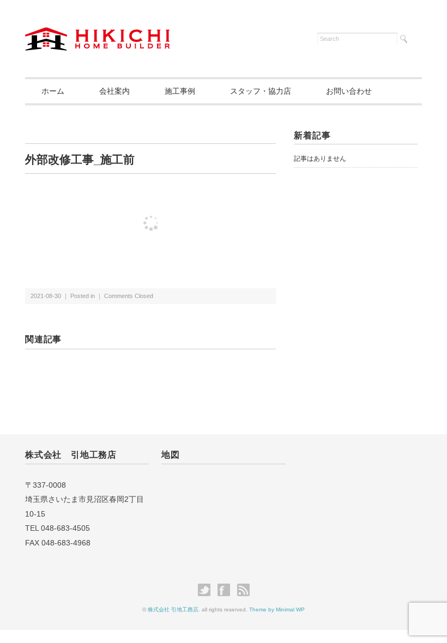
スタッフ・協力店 (260, 91)
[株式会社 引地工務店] (97, 33)
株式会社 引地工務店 (173, 609)
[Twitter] (207, 590)
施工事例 (180, 91)
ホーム (52, 91)
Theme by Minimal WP (277, 609)
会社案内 (114, 91)
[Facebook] (226, 590)
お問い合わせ (349, 91)
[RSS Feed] (243, 590)
